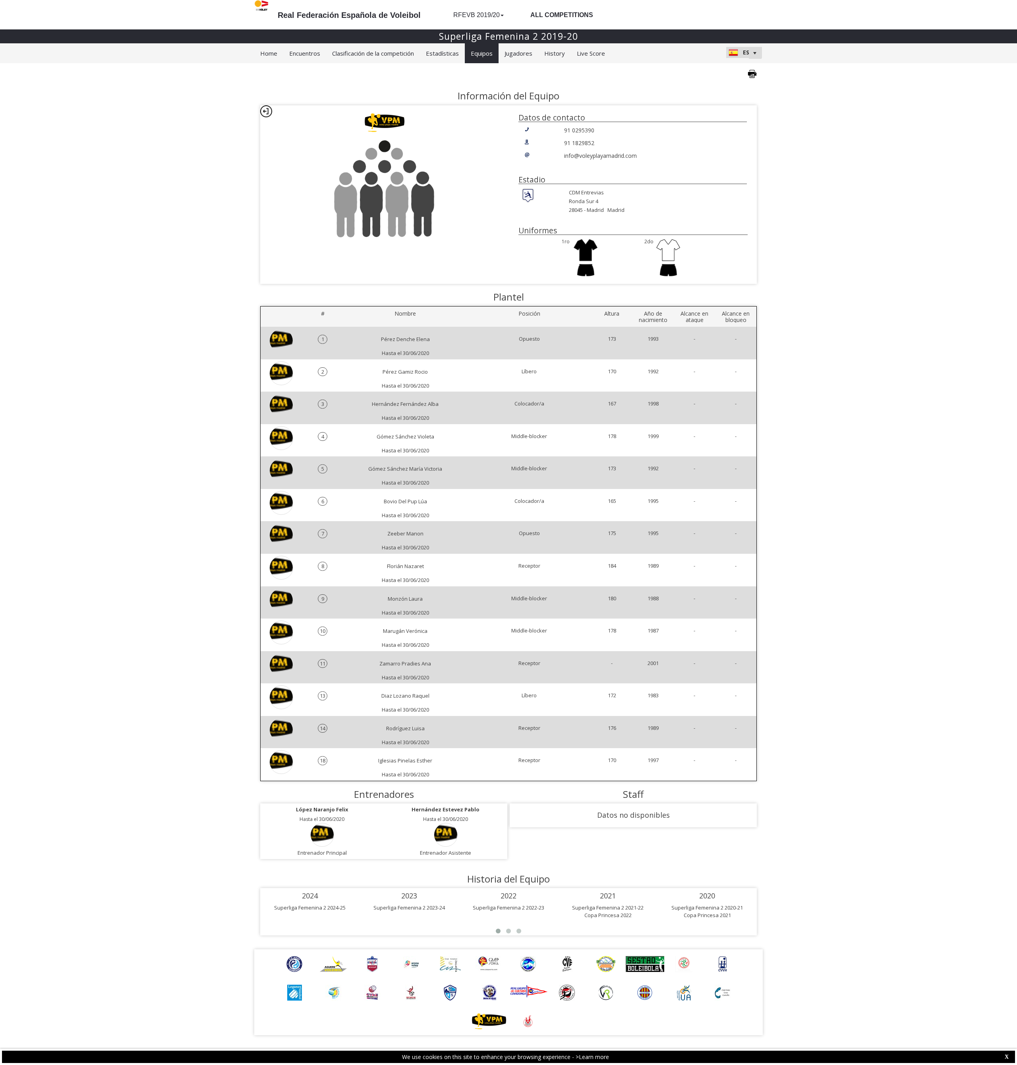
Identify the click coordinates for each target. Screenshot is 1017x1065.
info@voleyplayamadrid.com (600, 155)
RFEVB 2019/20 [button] (476, 15)
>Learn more (592, 1057)
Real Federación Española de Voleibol (349, 15)
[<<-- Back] (266, 111)
